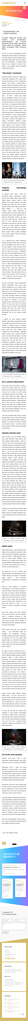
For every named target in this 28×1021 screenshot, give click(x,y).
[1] (15, 721)
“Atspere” (14, 208)
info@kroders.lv (10, 1008)
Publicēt (5, 932)
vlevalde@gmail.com (11, 1004)
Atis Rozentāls (8, 953)
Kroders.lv (7, 950)
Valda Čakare (7, 956)
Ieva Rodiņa (7, 951)
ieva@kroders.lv (10, 1000)
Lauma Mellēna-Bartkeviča (10, 954)
